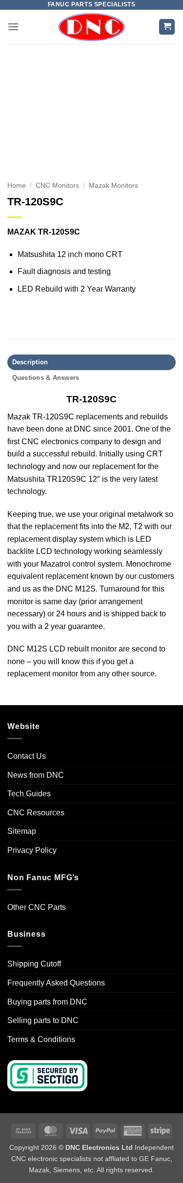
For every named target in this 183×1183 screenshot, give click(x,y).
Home (16, 185)
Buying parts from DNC (47, 1002)
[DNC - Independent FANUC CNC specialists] (91, 27)
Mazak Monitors (113, 185)
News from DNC (35, 775)
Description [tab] (30, 362)
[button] (13, 27)
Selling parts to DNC (43, 1020)
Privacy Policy (32, 850)
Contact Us (26, 756)
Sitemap (21, 831)
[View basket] (167, 27)
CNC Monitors (57, 185)
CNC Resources (35, 812)
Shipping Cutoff (34, 964)
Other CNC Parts (36, 907)
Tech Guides (29, 793)
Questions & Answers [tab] (46, 377)
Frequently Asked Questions (56, 983)
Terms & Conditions (41, 1039)
